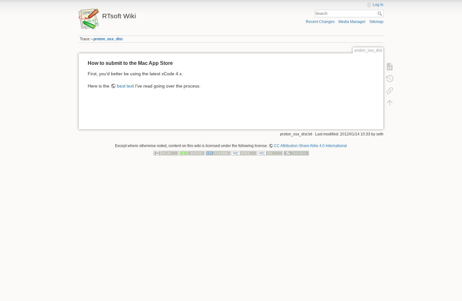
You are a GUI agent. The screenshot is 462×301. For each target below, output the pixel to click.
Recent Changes (320, 22)
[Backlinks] (389, 91)
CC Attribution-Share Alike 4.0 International (310, 146)
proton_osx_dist (108, 39)
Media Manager (352, 22)
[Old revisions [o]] (389, 79)
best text (125, 85)
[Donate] (192, 153)
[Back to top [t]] (389, 103)
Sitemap (376, 22)
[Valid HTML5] (244, 153)
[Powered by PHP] (218, 153)
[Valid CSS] (270, 153)
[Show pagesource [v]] (389, 67)
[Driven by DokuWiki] (296, 153)
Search (380, 13)
